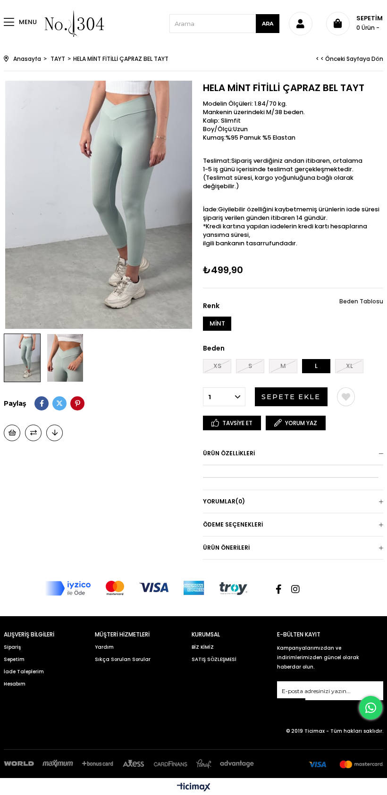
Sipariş (12, 647)
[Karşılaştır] (33, 433)
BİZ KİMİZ (203, 647)
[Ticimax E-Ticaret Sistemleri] (193, 788)
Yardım (104, 647)
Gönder (291, 704)
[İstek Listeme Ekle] (12, 433)
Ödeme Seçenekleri (233, 524)
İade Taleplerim (24, 671)
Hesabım (14, 683)
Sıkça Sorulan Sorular (123, 659)
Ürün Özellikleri (229, 453)
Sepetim (14, 659)
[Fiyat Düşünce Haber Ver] (54, 433)
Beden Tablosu (361, 301)
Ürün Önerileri (226, 548)
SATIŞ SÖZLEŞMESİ (214, 659)
